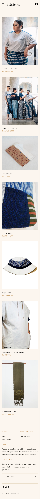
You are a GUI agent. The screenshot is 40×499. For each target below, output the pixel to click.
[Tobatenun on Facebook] (3, 487)
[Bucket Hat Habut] (20, 265)
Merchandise (6, 439)
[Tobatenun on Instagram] (6, 487)
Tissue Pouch (7, 174)
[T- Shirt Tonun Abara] (20, 41)
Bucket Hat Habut (8, 293)
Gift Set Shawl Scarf (9, 412)
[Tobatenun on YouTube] (8, 487)
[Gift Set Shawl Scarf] (20, 384)
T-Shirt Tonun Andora (9, 128)
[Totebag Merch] (20, 206)
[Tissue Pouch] (20, 153)
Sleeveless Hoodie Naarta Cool (13, 352)
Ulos (3, 437)
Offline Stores (25, 437)
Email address (8, 473)
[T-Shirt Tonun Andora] (20, 101)
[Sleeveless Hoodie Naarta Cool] (20, 325)
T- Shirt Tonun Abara (9, 69)
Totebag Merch (7, 233)
